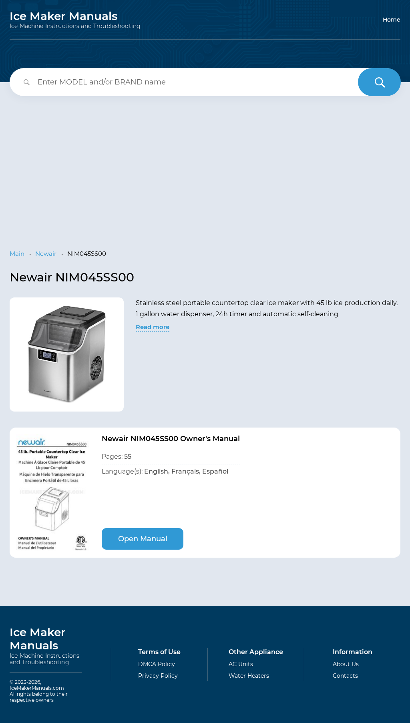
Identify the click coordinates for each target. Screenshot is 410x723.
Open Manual (142, 538)
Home (391, 19)
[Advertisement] (205, 168)
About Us (346, 664)
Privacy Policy (158, 675)
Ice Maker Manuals (75, 20)
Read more (152, 327)
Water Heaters (249, 675)
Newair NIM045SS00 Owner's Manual (171, 438)
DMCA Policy (156, 664)
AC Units (241, 664)
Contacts (345, 675)
